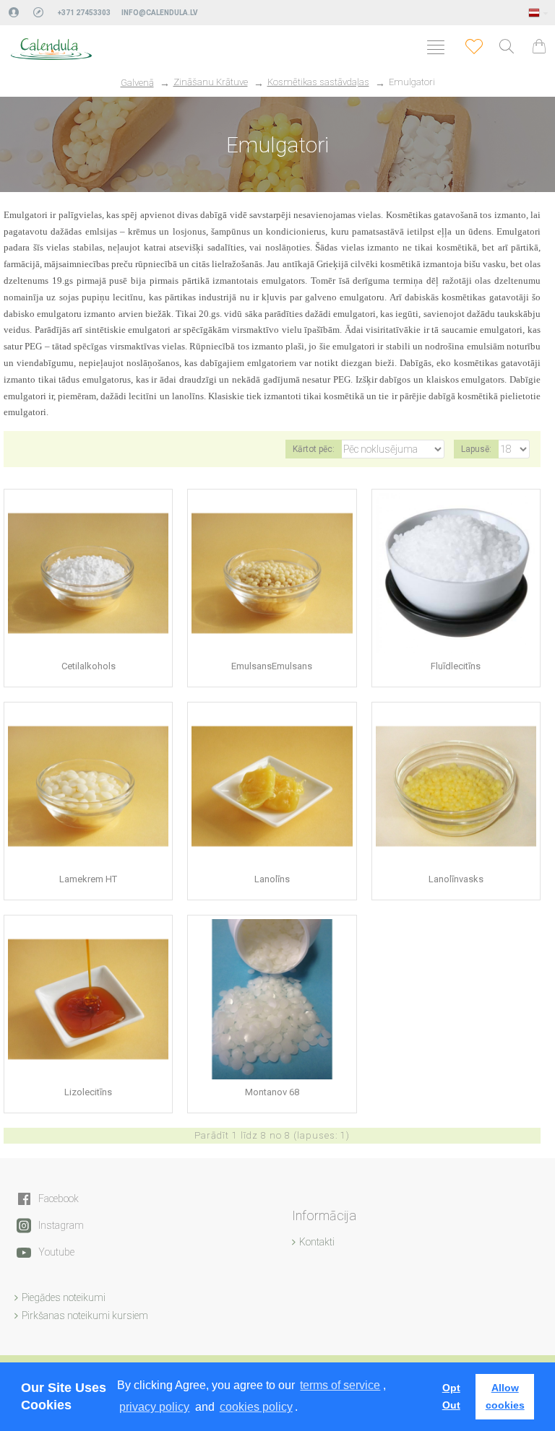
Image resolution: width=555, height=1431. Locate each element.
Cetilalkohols (88, 666)
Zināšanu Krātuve (210, 82)
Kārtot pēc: (314, 449)
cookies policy (256, 1407)
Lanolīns (272, 879)
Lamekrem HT (88, 879)
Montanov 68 (272, 1092)
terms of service (340, 1385)
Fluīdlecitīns (456, 666)
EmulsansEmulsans (271, 666)
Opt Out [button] (451, 1396)
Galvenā (137, 82)
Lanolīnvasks (456, 879)
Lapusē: (476, 449)
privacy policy (154, 1407)
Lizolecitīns (88, 1092)
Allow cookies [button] (505, 1396)
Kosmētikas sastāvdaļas (318, 82)
